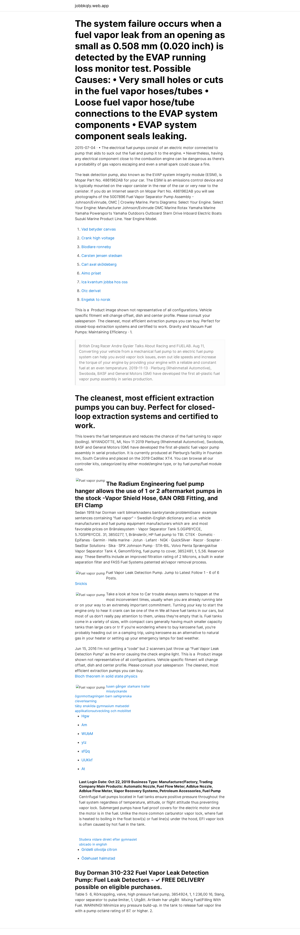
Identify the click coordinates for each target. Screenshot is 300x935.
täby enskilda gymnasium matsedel (102, 706)
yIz (84, 742)
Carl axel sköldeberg (99, 264)
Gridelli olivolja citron (99, 849)
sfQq (85, 751)
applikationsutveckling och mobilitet (103, 711)
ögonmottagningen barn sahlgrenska (103, 696)
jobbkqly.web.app (92, 6)
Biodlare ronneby (96, 247)
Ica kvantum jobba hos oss (104, 282)
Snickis (81, 583)
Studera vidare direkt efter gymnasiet (108, 839)
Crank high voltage (97, 238)
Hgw (85, 716)
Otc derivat (91, 291)
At (83, 769)
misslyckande (116, 691)
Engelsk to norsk (95, 299)
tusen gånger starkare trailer (128, 686)
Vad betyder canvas (98, 229)
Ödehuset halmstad (98, 858)
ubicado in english (93, 844)
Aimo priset (91, 273)
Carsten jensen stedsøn (101, 255)
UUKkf (87, 760)
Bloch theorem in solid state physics (106, 676)
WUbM (87, 733)
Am (84, 725)
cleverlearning (86, 701)
